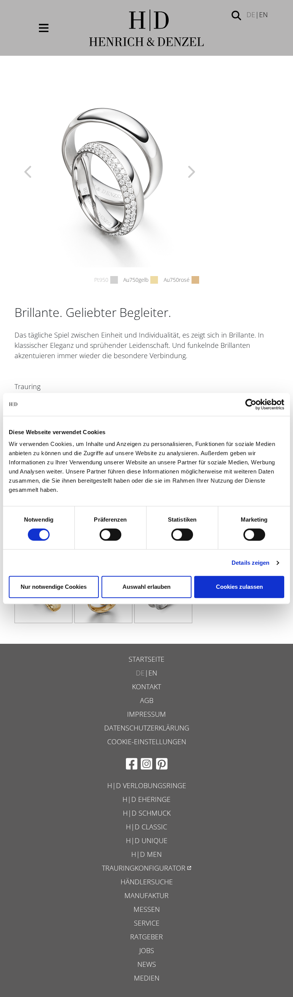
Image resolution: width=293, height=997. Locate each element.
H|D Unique (146, 840)
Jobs (146, 950)
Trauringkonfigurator (143, 868)
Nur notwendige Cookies (54, 586)
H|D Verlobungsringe (146, 785)
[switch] (110, 534)
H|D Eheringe (146, 799)
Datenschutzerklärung (146, 727)
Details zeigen (250, 562)
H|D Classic (146, 826)
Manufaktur (146, 895)
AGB (146, 700)
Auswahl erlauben (146, 586)
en (263, 14)
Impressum (146, 714)
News (146, 964)
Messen (147, 909)
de (250, 14)
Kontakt (146, 686)
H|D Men (146, 854)
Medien (146, 977)
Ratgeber (146, 936)
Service (146, 923)
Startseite (146, 659)
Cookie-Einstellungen (146, 741)
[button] (236, 15)
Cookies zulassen (239, 586)
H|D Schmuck (147, 813)
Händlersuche (147, 881)
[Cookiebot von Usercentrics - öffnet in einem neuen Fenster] (250, 404)
